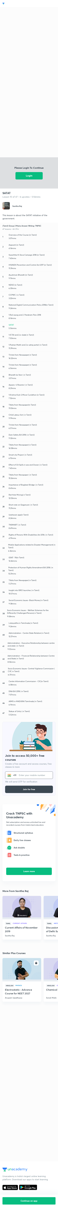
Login (29, 175)
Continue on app (29, 1200)
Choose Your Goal (16, 3)
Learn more (29, 871)
